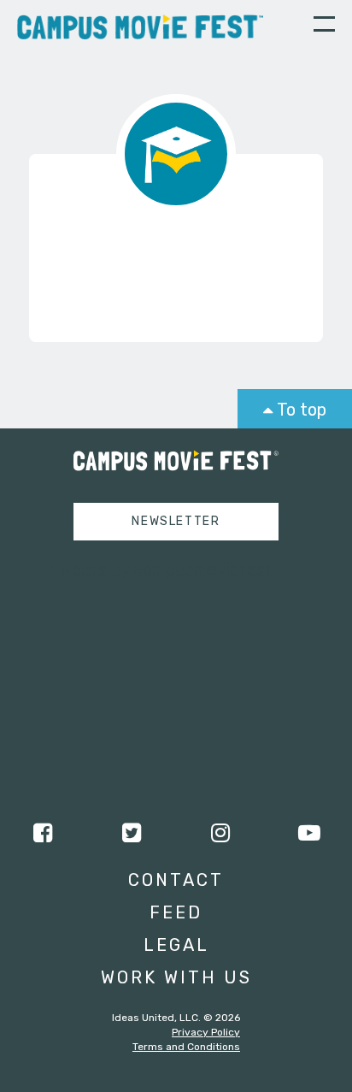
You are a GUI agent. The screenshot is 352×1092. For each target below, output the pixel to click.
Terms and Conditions (186, 1047)
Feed (176, 912)
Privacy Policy (206, 1032)
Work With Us (176, 977)
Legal (176, 945)
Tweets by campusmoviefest (160, 569)
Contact (176, 880)
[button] (324, 26)
